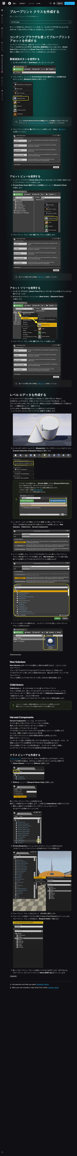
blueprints (13, 976)
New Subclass (38, 490)
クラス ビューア (15, 758)
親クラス (62, 129)
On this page (15, 22)
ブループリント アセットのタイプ (38, 123)
